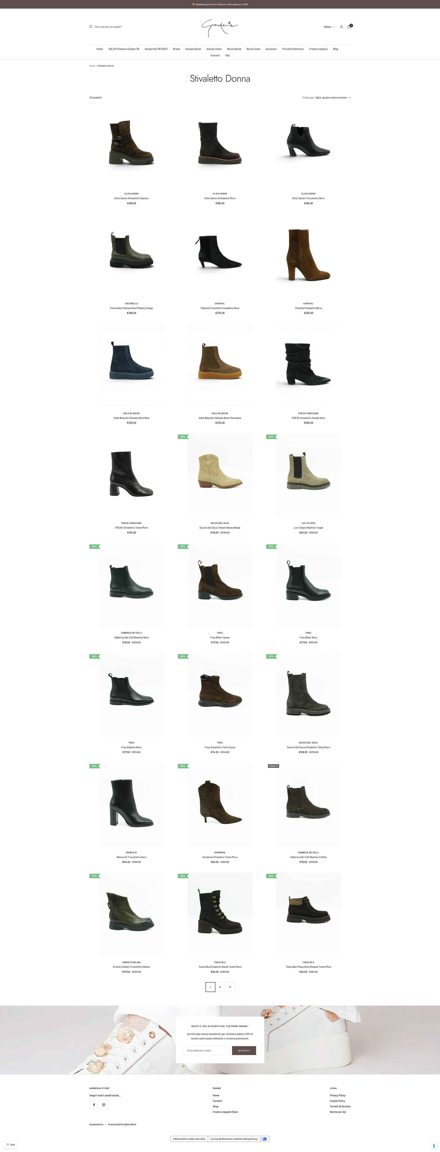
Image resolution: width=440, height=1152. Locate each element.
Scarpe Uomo (214, 48)
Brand (176, 48)
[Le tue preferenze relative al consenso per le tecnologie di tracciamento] (434, 1146)
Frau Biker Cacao (220, 637)
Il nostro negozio (318, 48)
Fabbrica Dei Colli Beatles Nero (131, 637)
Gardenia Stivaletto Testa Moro (220, 857)
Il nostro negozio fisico (225, 1111)
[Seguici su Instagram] (103, 1105)
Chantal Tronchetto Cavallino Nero (220, 308)
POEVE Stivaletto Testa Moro (131, 527)
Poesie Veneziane (308, 413)
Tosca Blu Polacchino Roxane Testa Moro (308, 966)
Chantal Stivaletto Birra (308, 308)
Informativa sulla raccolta (189, 1138)
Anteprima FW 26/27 (156, 48)
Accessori (271, 48)
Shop (215, 1106)
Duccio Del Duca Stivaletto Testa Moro (308, 747)
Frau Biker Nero (308, 637)
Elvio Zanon (131, 193)
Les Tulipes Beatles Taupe (308, 527)
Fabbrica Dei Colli (131, 633)
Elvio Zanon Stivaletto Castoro (131, 198)
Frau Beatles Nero (131, 747)
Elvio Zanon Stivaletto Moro (220, 198)
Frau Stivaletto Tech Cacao (220, 747)
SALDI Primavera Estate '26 (123, 48)
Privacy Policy (338, 1095)
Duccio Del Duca (220, 523)
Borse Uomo (253, 48)
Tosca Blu (220, 962)
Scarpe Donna (193, 48)
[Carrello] (349, 26)
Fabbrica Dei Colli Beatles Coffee (308, 857)
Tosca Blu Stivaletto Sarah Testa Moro (220, 966)
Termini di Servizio (340, 1106)
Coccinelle (131, 303)
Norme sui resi (338, 1111)
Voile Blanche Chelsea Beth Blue (132, 417)
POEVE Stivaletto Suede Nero (308, 417)
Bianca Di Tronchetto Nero (131, 857)
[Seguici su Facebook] (94, 1105)
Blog (335, 48)
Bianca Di (131, 852)
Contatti (215, 55)
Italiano (328, 26)
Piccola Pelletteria (293, 48)
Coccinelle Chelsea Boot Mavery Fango (131, 308)
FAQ (227, 55)
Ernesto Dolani (131, 962)
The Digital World (128, 1124)
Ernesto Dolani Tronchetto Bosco (131, 966)
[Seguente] (229, 987)
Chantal (220, 303)
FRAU (220, 633)
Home (99, 48)
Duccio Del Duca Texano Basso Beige (220, 527)
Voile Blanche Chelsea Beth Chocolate (220, 417)
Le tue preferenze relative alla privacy (234, 1138)
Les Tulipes (308, 523)
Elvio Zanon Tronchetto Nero (308, 198)
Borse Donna (234, 48)
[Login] (341, 26)
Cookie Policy (337, 1100)
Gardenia (219, 852)
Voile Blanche (131, 413)
